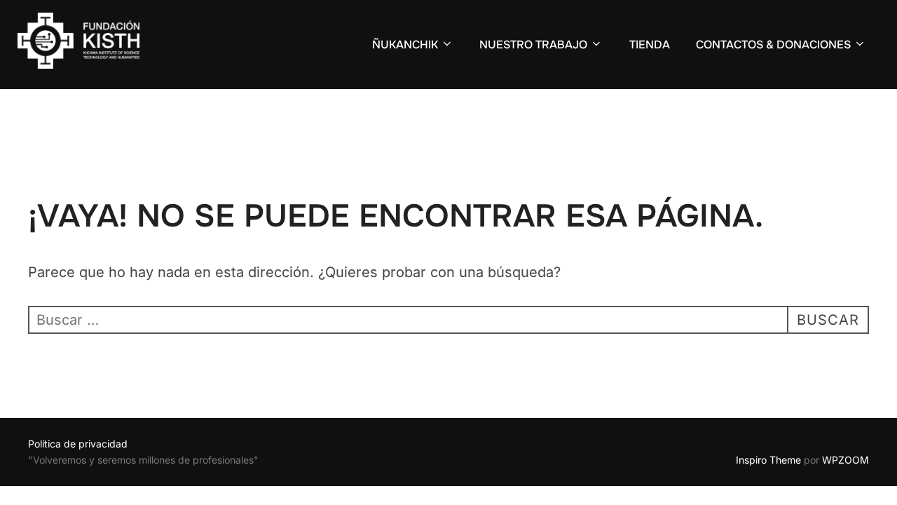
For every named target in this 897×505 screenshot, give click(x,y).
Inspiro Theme (768, 460)
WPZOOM (845, 460)
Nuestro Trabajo (533, 44)
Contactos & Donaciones (773, 44)
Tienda (649, 44)
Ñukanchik (405, 44)
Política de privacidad (78, 444)
